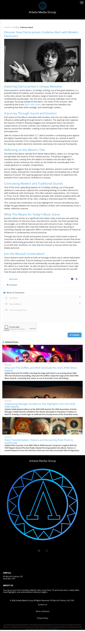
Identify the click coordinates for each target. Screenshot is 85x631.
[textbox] (42, 12)
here (57, 629)
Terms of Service (42, 611)
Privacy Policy (42, 618)
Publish (75, 335)
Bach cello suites (33, 104)
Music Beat (13, 279)
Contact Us (42, 604)
